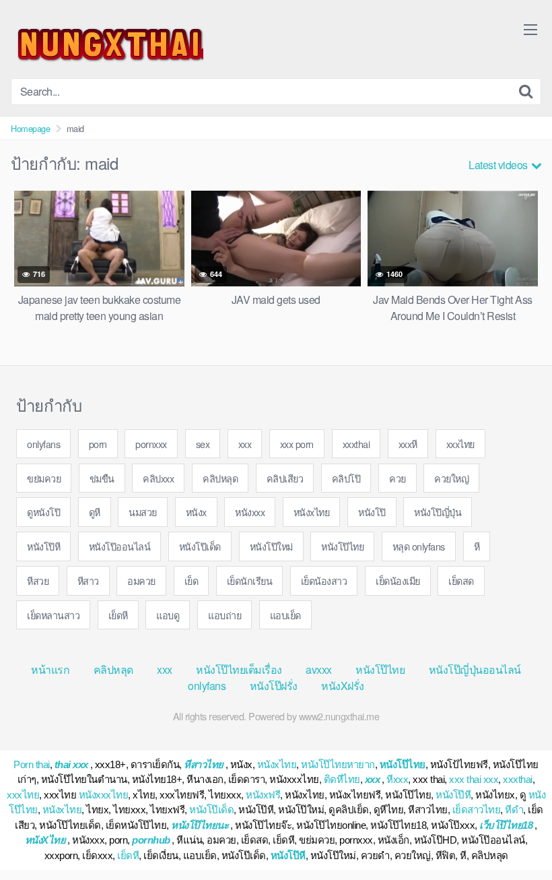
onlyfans (43, 444)
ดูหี (94, 512)
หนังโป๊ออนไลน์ (120, 546)
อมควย (141, 580)
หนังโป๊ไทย (342, 546)
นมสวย (143, 512)
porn (98, 444)
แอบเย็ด (285, 615)
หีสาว (88, 580)
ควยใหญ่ (451, 478)
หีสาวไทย (203, 764)
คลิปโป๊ (346, 478)
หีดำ (514, 809)
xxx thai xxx (473, 779)
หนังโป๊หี (43, 546)
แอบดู (167, 615)
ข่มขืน (102, 478)
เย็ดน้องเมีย (398, 580)
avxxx (319, 669)
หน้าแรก (50, 669)
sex (203, 444)
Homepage (30, 128)
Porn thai (31, 764)
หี (477, 546)
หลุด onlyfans (418, 546)
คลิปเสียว (285, 478)
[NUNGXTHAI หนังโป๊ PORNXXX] (107, 44)
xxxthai (356, 444)
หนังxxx (250, 512)
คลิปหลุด (220, 478)
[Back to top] (515, 837)
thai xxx (71, 764)
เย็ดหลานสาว (53, 615)
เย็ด (191, 580)
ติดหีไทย (342, 779)
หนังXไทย (45, 840)
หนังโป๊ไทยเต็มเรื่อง (239, 669)
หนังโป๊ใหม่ (271, 546)
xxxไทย (460, 444)
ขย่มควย (44, 478)
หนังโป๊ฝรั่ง (274, 685)
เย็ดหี (118, 615)
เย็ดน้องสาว (324, 580)
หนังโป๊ (372, 512)
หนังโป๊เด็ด (200, 546)
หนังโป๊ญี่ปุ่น (437, 512)
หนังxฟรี (263, 794)
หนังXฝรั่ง (342, 685)
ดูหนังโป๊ (43, 512)
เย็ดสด (461, 580)
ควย (397, 478)
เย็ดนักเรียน (250, 580)
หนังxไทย (312, 512)
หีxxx (397, 779)
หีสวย (37, 580)
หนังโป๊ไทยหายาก (338, 764)
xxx (245, 444)
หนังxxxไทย (104, 794)
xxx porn (297, 444)
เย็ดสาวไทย (476, 809)
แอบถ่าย (224, 615)
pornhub (151, 840)
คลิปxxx (158, 478)
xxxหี (408, 444)
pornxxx (151, 444)
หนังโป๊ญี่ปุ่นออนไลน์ (475, 669)
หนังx (196, 512)
